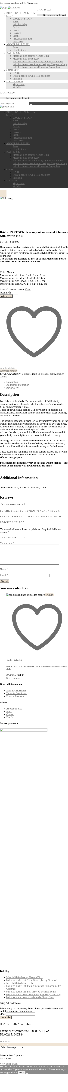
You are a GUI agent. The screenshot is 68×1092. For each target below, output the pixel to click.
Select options (13, 678)
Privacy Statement (15, 696)
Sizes (2, 289)
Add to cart (6, 296)
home (52, 373)
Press (9, 711)
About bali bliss (14, 708)
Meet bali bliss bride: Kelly (19, 983)
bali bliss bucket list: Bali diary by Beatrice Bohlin (31, 991)
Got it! (21, 1072)
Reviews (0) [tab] (12, 387)
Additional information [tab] (17, 384)
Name (4, 569)
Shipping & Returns (16, 690)
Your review (7, 543)
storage (3, 376)
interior (59, 373)
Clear (28, 289)
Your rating (5, 537)
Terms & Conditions (16, 693)
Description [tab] (12, 382)
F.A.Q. (9, 717)
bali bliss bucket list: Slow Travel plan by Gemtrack (32, 980)
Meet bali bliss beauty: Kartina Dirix (24, 977)
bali (38, 373)
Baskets (26, 373)
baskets (44, 373)
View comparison (9, 1063)
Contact (10, 714)
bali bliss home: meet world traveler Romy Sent (30, 997)
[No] (27, 1073)
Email (4, 575)
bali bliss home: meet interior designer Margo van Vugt (33, 994)
